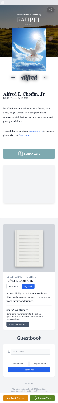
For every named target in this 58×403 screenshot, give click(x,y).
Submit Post (29, 369)
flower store (24, 135)
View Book (13, 286)
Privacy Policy (21, 391)
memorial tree (36, 130)
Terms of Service (36, 391)
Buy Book (28, 286)
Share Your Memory (18, 324)
